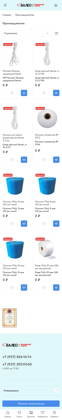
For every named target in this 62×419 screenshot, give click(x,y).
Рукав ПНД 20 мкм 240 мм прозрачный (46, 267)
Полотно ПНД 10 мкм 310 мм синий (13, 267)
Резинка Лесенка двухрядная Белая (12, 72)
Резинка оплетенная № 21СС (46, 136)
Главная (6, 15)
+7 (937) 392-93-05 (17, 364)
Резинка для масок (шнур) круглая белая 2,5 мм (13, 137)
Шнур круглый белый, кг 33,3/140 (47, 72)
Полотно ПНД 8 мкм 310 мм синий (45, 203)
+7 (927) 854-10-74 (16, 356)
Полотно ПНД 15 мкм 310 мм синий (13, 203)
